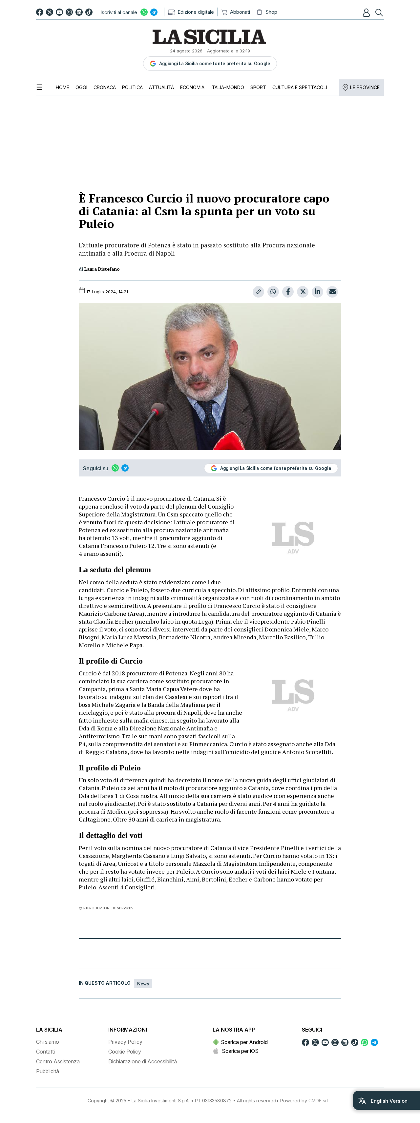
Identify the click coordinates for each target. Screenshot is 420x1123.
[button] (367, 12)
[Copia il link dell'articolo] (258, 292)
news (143, 983)
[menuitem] (62, 87)
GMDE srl (318, 1100)
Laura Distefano (102, 269)
